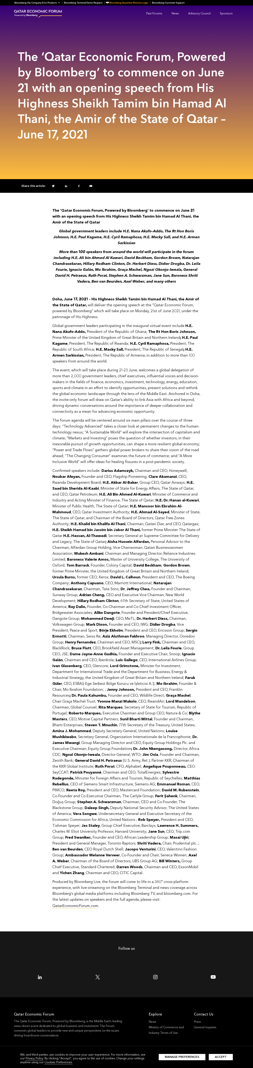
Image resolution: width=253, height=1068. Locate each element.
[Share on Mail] (90, 186)
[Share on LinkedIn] (66, 186)
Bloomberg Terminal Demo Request (83, 3)
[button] (38, 3)
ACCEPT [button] (221, 1057)
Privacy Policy (34, 1058)
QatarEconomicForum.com (75, 905)
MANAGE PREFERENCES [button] (182, 1057)
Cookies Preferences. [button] (58, 1062)
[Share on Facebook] (79, 186)
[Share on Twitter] (53, 186)
